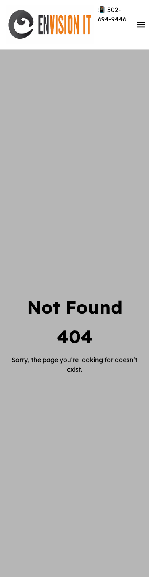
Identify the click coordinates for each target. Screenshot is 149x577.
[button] (141, 24)
